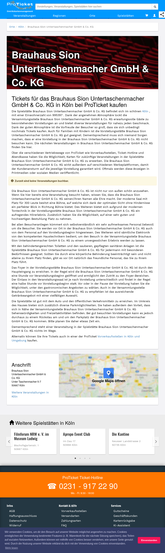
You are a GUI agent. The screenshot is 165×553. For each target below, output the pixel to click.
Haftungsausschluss (23, 515)
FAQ (64, 525)
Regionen (59, 15)
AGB (12, 511)
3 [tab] (85, 458)
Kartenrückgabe (124, 520)
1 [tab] (75, 458)
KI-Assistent (121, 525)
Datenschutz (18, 520)
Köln (21, 26)
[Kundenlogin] (154, 15)
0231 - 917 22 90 (87, 485)
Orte (92, 15)
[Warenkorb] (146, 15)
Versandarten (70, 515)
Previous (9, 441)
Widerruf (15, 525)
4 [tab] (89, 458)
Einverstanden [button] (149, 540)
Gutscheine (121, 511)
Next (156, 441)
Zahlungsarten (71, 520)
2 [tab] (80, 458)
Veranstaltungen (24, 15)
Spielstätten (125, 15)
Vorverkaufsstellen (74, 511)
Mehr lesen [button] (11, 548)
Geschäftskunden (125, 515)
